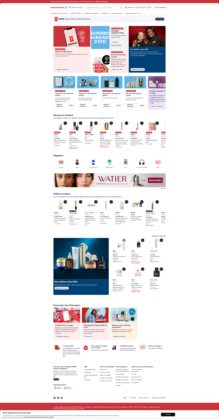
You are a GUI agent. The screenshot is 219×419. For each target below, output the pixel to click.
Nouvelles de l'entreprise (122, 377)
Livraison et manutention (106, 378)
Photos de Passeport (136, 380)
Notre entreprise (120, 374)
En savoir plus (88, 336)
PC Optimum (87, 372)
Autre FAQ (87, 380)
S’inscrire (56, 379)
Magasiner (115, 42)
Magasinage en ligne (89, 369)
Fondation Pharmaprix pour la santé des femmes (122, 370)
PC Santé (133, 374)
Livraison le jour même (106, 381)
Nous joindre (103, 369)
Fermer (168, 414)
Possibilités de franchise (122, 380)
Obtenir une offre (117, 69)
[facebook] (54, 397)
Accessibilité (132, 397)
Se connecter (159, 19)
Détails (71, 105)
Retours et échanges (105, 375)
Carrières (118, 385)
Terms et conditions (144, 397)
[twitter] (62, 397)
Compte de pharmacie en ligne (91, 376)
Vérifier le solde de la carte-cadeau (137, 370)
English (125, 397)
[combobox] (104, 7)
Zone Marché (135, 382)
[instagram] (58, 397)
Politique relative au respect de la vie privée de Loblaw (39, 417)
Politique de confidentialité (159, 397)
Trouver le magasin (105, 372)
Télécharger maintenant (62, 336)
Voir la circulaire (116, 45)
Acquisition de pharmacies (123, 382)
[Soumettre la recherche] (121, 7)
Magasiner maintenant (101, 1)
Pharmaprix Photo (136, 377)
